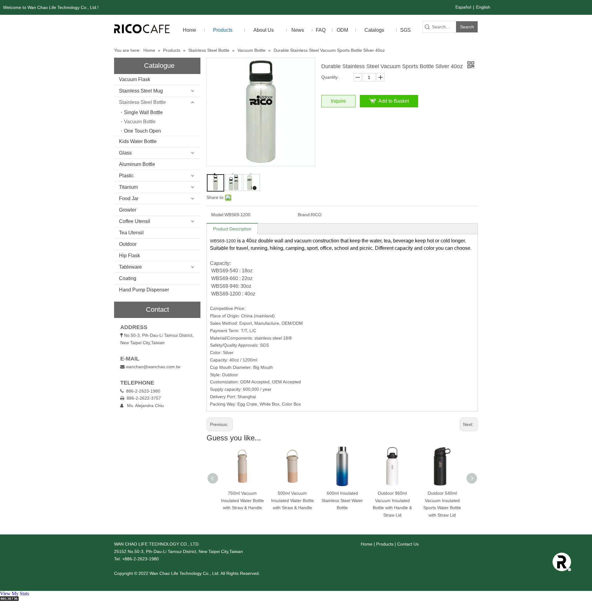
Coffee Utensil (134, 221)
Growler (127, 209)
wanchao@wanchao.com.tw (153, 366)
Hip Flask (129, 255)
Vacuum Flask (134, 79)
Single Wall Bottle (143, 112)
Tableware (130, 267)
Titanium (128, 187)
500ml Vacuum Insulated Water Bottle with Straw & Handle (292, 500)
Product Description (232, 228)
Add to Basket (393, 101)
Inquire (338, 101)
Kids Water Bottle (138, 141)
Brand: (304, 214)
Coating (127, 278)
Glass (125, 152)
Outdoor (128, 244)
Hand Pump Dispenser (144, 289)
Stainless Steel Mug (141, 90)
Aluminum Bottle (137, 164)
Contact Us (408, 544)
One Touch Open (142, 131)
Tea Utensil (131, 232)
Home (366, 544)
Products (384, 544)
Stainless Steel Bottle (142, 102)
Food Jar (128, 198)
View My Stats (14, 593)
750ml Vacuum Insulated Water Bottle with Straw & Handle (242, 500)
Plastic (126, 175)
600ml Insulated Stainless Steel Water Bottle (342, 500)
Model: (217, 214)
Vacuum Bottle (140, 121)
